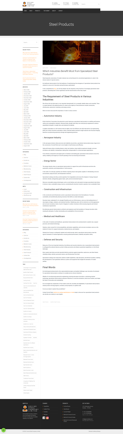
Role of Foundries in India (28, 370)
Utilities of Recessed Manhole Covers (29, 386)
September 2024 (28, 125)
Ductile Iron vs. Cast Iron (28, 324)
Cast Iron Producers (27, 297)
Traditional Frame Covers (28, 378)
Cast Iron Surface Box (27, 305)
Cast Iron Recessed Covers (28, 300)
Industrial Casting (27, 334)
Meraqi (98, 431)
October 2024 (27, 123)
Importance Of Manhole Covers (29, 329)
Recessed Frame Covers (28, 359)
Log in (25, 189)
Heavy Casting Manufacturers (29, 326)
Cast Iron (26, 157)
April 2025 (26, 111)
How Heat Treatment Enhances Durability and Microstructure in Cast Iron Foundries (30, 66)
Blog (25, 154)
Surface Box (27, 177)
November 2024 (27, 121)
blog (55, 88)
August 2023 (27, 145)
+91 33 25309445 (87, 411)
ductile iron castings (27, 316)
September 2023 (28, 143)
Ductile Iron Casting (27, 311)
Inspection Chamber (27, 337)
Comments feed (28, 193)
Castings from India (27, 283)
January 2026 (27, 93)
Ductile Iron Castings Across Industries (29, 320)
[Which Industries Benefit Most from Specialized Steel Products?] (71, 53)
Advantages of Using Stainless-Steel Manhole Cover (29, 268)
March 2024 (26, 137)
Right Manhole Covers (27, 364)
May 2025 (26, 109)
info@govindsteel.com (87, 419)
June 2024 (26, 131)
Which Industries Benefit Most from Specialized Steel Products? (70, 73)
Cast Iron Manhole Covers (28, 295)
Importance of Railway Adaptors (29, 332)
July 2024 (26, 129)
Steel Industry (27, 171)
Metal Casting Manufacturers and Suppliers (30, 351)
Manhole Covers (28, 166)
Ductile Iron (26, 160)
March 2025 (26, 113)
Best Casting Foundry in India (29, 275)
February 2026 (27, 91)
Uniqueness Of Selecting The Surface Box (29, 382)
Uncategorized (27, 180)
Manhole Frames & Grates (69, 417)
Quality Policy (47, 409)
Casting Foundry (26, 280)
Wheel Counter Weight (27, 390)
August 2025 (27, 103)
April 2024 (26, 135)
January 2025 (27, 117)
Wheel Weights (26, 393)
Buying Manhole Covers (28, 277)
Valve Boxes (66, 409)
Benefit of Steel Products (55, 302)
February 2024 (27, 139)
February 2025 (27, 115)
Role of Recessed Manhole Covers (30, 373)
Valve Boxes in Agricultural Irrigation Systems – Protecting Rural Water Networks (30, 73)
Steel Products (45, 302)
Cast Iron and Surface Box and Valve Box (29, 286)
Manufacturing (27, 169)
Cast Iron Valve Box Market (28, 308)
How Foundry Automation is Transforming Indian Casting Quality (29, 79)
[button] (3, 430)
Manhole (35, 337)
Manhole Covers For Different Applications (29, 343)
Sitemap (45, 414)
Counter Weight (67, 411)
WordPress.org (27, 195)
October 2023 (27, 141)
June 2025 (26, 107)
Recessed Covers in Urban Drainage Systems (28, 355)
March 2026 (26, 89)
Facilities (46, 411)
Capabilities (46, 406)
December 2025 (28, 95)
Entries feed (27, 191)
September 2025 (28, 101)
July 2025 (26, 105)
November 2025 (27, 97)
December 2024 (28, 119)
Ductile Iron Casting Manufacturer (30, 314)
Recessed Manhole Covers (28, 362)
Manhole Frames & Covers (70, 414)
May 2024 (26, 133)
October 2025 (27, 99)
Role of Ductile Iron (27, 367)
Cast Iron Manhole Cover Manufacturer (28, 291)
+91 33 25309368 (87, 413)
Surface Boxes (67, 406)
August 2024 (27, 127)
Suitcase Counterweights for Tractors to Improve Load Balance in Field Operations (30, 59)
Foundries (26, 163)
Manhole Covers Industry (28, 347)
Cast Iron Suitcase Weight (28, 303)
